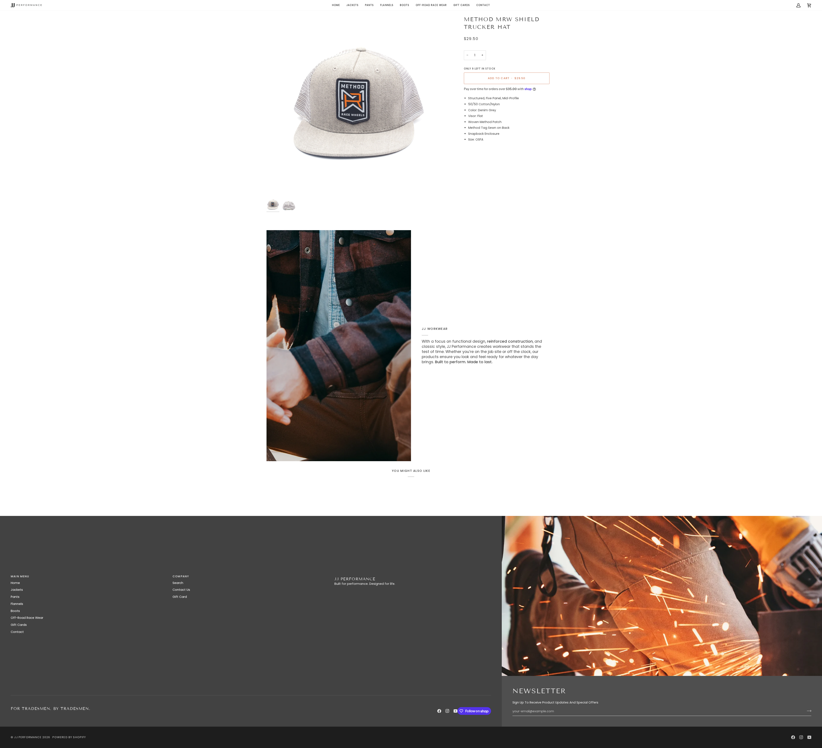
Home (15, 583)
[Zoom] (357, 106)
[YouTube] (455, 711)
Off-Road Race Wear (27, 618)
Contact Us (181, 590)
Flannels (17, 604)
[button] (431, 5)
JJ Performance (27, 737)
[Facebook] (439, 711)
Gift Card (180, 597)
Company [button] (181, 576)
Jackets (17, 590)
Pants (15, 597)
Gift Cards (19, 625)
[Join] (807, 710)
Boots (15, 611)
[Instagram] (447, 711)
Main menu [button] (20, 576)
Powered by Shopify (69, 737)
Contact (17, 632)
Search (178, 583)
